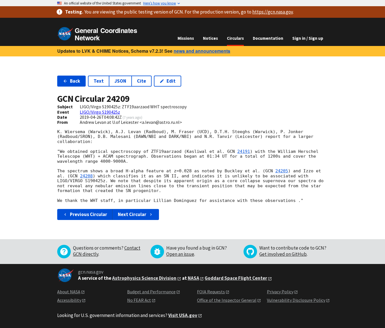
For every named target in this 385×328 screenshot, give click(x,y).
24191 (243, 151)
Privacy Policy (280, 291)
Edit (171, 81)
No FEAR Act (139, 300)
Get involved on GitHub (283, 254)
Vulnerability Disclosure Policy (296, 300)
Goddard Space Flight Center (236, 278)
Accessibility (69, 300)
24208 (86, 176)
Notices (210, 38)
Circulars (235, 38)
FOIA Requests (211, 291)
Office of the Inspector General (226, 300)
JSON (120, 81)
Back (75, 81)
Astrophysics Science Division (144, 278)
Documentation (268, 38)
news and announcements (202, 51)
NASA (193, 278)
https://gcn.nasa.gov (272, 12)
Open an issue (180, 254)
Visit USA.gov (182, 315)
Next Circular (132, 214)
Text (99, 81)
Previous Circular (88, 214)
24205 (281, 170)
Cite (141, 81)
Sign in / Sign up (307, 38)
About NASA (68, 291)
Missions (186, 38)
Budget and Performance (151, 291)
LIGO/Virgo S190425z (100, 112)
